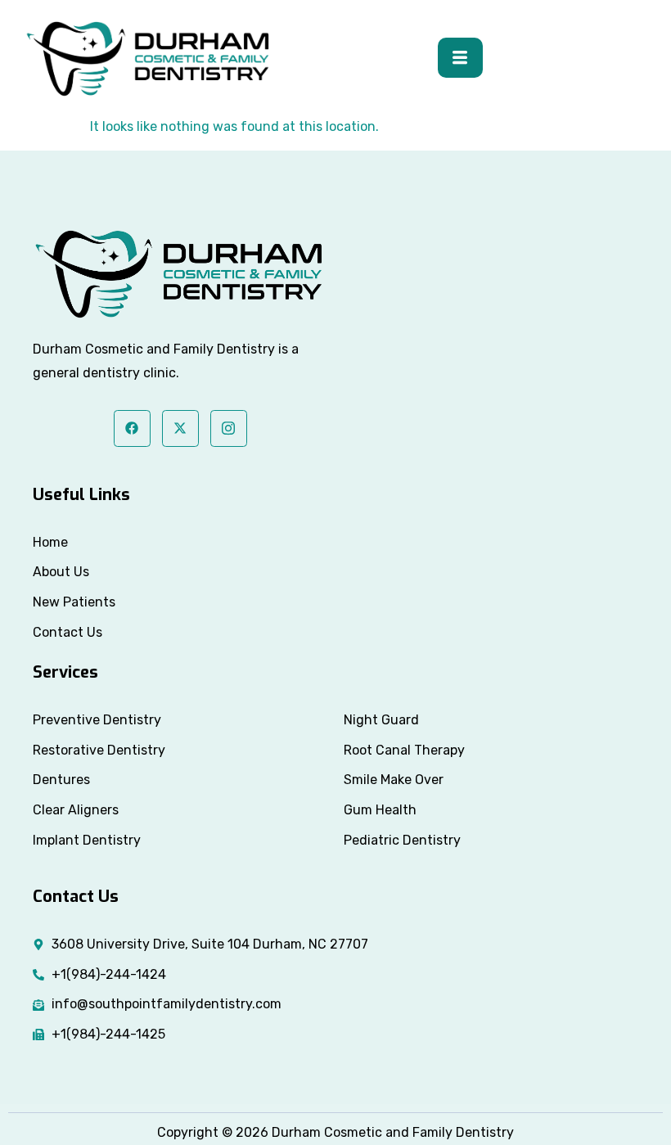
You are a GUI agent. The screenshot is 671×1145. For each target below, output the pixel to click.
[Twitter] (180, 428)
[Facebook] (132, 428)
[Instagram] (228, 428)
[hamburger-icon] (460, 58)
